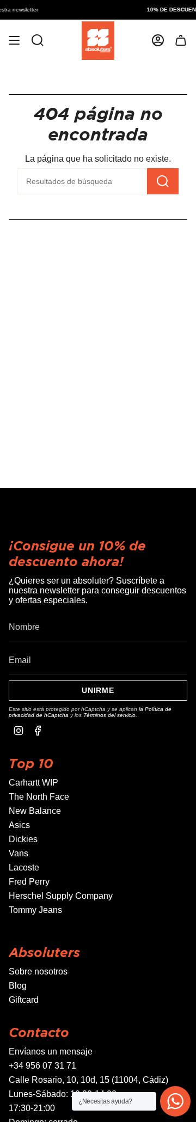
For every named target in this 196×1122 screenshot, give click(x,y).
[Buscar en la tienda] (37, 40)
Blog (18, 985)
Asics (19, 825)
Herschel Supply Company (61, 895)
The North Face (39, 796)
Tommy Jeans (35, 910)
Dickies (23, 839)
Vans (18, 853)
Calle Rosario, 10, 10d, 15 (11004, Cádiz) (88, 1079)
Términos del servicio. (110, 715)
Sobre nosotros (38, 971)
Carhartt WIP (33, 782)
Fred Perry (29, 881)
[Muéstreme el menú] (14, 40)
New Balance (35, 811)
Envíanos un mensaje (51, 1051)
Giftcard (24, 999)
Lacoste (24, 867)
